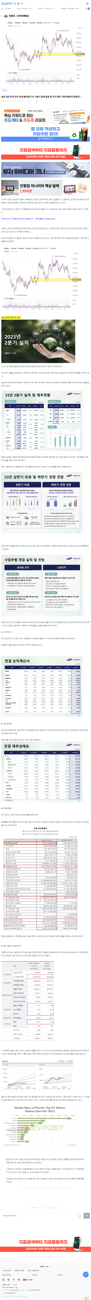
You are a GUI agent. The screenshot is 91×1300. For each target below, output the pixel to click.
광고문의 (60, 1275)
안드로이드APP (6, 1275)
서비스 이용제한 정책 (33, 1270)
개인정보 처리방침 (19, 1270)
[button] (39, 1256)
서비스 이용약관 (6, 1270)
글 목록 (35, 1208)
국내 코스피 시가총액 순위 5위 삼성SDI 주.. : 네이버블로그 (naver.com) (28, 219)
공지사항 (34, 1275)
